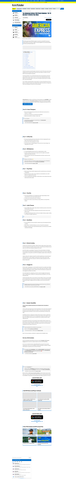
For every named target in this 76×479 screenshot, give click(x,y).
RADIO (62, 8)
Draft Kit (16, 12)
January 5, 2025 (42, 286)
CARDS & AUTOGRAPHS (42, 0)
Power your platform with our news (19, 476)
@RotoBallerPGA (47, 350)
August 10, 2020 (38, 371)
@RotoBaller (49, 19)
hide (31, 52)
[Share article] (23, 19)
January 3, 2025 (35, 163)
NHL (18, 0)
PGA (20, 0)
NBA (16, 0)
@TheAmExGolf (43, 120)
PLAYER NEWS (24, 8)
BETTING (31, 0)
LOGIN (58, 0)
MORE (26, 0)
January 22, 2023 (35, 122)
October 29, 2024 (40, 330)
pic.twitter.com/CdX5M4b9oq (39, 161)
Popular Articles (15, 25)
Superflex (16, 34)
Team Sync (16, 17)
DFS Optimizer (17, 19)
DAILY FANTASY (33, 8)
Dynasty (16, 36)
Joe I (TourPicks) (48, 17)
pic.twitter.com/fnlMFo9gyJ (34, 328)
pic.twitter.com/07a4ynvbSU (28, 351)
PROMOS (54, 8)
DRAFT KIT (50, 8)
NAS (22, 0)
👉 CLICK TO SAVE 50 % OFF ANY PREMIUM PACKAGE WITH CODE (38, 2)
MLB (14, 0)
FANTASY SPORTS (19, 8)
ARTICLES (28, 8)
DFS (28, 0)
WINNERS (34, 0)
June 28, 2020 (34, 353)
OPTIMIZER (46, 8)
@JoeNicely (34, 369)
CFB (24, 0)
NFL (13, 461)
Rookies (16, 29)
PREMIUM (14, 8)
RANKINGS (42, 8)
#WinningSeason (28, 350)
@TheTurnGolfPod (41, 349)
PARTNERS (37, 0)
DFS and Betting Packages (34, 100)
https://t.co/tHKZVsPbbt (46, 369)
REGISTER (62, 0)
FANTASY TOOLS (38, 8)
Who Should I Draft (17, 22)
